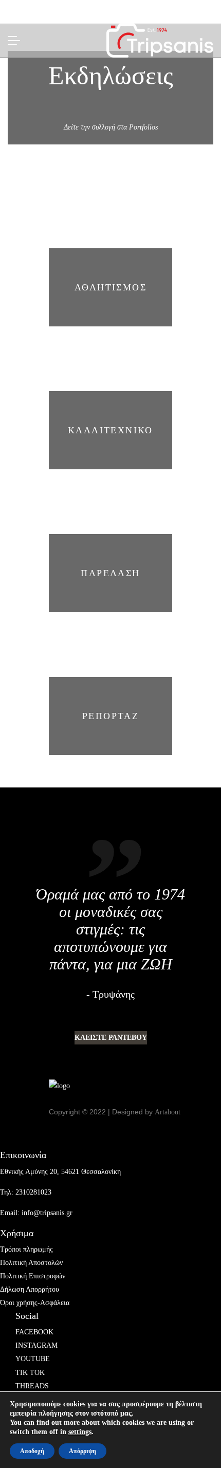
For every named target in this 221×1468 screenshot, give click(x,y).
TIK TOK (30, 1373)
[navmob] (17, 40)
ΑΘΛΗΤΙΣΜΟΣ (110, 287)
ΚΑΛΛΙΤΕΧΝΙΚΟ (110, 430)
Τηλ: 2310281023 (25, 1192)
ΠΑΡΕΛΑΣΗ (110, 573)
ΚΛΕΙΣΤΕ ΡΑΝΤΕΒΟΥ (111, 1037)
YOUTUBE (32, 1359)
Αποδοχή (32, 1451)
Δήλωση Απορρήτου (29, 1289)
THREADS (32, 1386)
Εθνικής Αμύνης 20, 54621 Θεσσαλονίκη (60, 1172)
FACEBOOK (34, 1332)
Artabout (167, 1112)
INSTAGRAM (36, 1345)
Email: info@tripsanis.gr (36, 1213)
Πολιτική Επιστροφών (32, 1276)
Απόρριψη (82, 1451)
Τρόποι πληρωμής (26, 1249)
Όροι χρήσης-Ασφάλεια (34, 1303)
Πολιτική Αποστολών (31, 1263)
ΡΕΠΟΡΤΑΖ (110, 716)
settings (79, 1432)
